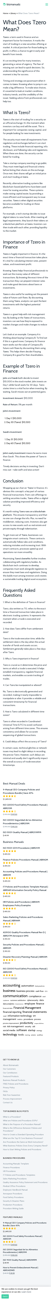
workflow (40, 1035)
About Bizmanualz (11, 1065)
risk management (15, 1026)
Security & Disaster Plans (13, 1201)
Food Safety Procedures (13, 1197)
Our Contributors (10, 1073)
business (9, 991)
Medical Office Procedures (14, 1186)
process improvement (11, 1023)
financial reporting (12, 1011)
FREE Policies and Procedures (15, 1084)
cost (44, 996)
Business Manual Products (14, 1080)
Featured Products (11, 1076)
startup (31, 1030)
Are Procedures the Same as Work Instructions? (23, 1142)
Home (5, 13)
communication (15, 996)
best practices (39, 986)
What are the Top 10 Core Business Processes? (23, 1138)
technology (10, 1034)
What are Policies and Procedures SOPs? (20, 1120)
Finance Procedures (11, 1167)
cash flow (40, 991)
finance (40, 1003)
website (33, 1035)
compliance (35, 996)
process (37, 1019)
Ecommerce (19, 1004)
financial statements (35, 1012)
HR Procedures (9, 1171)
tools (21, 1034)
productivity (26, 1022)
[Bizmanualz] (11, 4)
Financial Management (27, 1007)
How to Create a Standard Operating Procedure (23, 1134)
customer (6, 1000)
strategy (39, 1030)
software (21, 1030)
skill (33, 1027)
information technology (20, 1015)
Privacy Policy (9, 1087)
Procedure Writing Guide (13, 1208)
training (27, 1035)
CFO (46, 991)
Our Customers (9, 1069)
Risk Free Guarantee (11, 1095)
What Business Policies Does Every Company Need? (25, 1146)
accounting (11, 985)
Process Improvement (12, 1099)
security (28, 1026)
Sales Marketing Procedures (15, 1178)
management (9, 1019)
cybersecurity (32, 1000)
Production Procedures (12, 1205)
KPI (34, 1016)
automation (27, 985)
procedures (28, 1019)
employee (30, 1003)
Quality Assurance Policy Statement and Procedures (25, 1182)
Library (13, 13)
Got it (5, 1296)
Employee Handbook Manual (15, 1190)
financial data (7, 1008)
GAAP (5, 1016)
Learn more (26, 1292)
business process (25, 991)
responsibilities (39, 1023)
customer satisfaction (18, 1000)
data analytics (8, 1004)
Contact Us (8, 1102)
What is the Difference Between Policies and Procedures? (22, 1129)
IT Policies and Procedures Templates (19, 1175)
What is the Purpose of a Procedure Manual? (22, 1124)
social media (9, 1030)
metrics (20, 1019)
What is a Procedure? (12, 1117)
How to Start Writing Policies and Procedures (22, 1149)
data (41, 1000)
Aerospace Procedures (12, 1193)
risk (4, 1026)
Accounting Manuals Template (16, 1164)
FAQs (5, 1091)
